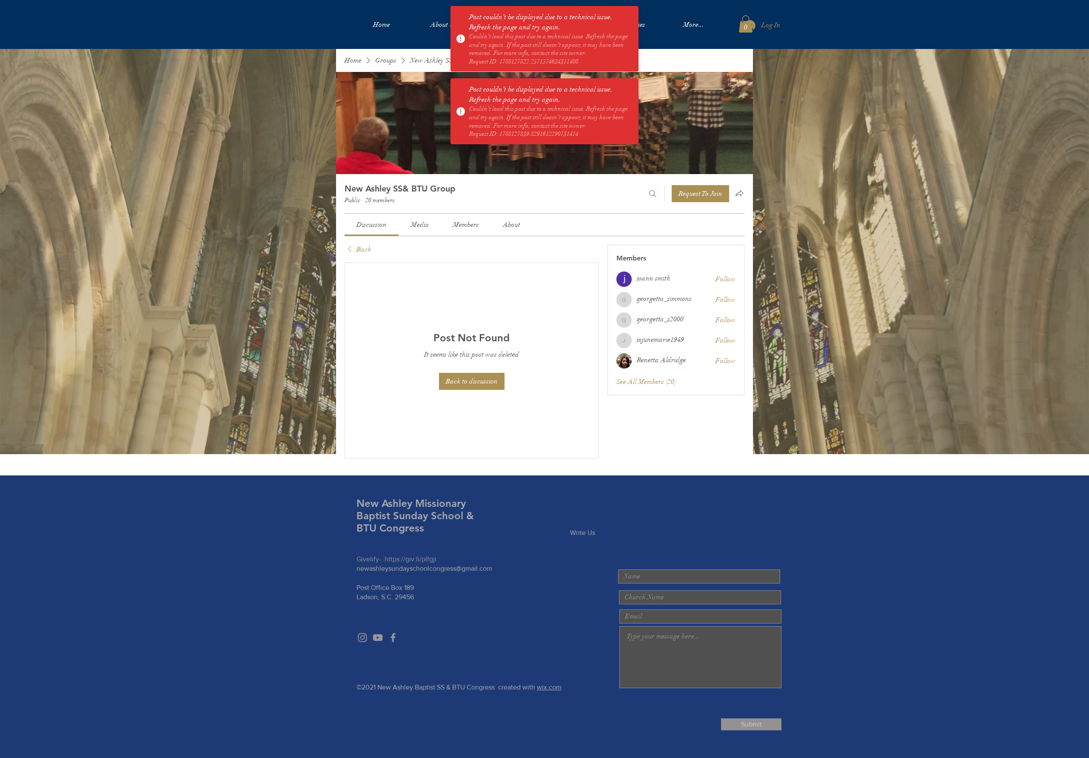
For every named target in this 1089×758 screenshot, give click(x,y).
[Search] (652, 193)
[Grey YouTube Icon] (378, 638)
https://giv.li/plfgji (410, 559)
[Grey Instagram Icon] (362, 638)
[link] (371, 224)
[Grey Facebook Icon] (393, 638)
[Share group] (739, 193)
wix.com (549, 687)
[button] (745, 24)
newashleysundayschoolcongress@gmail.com (424, 568)
